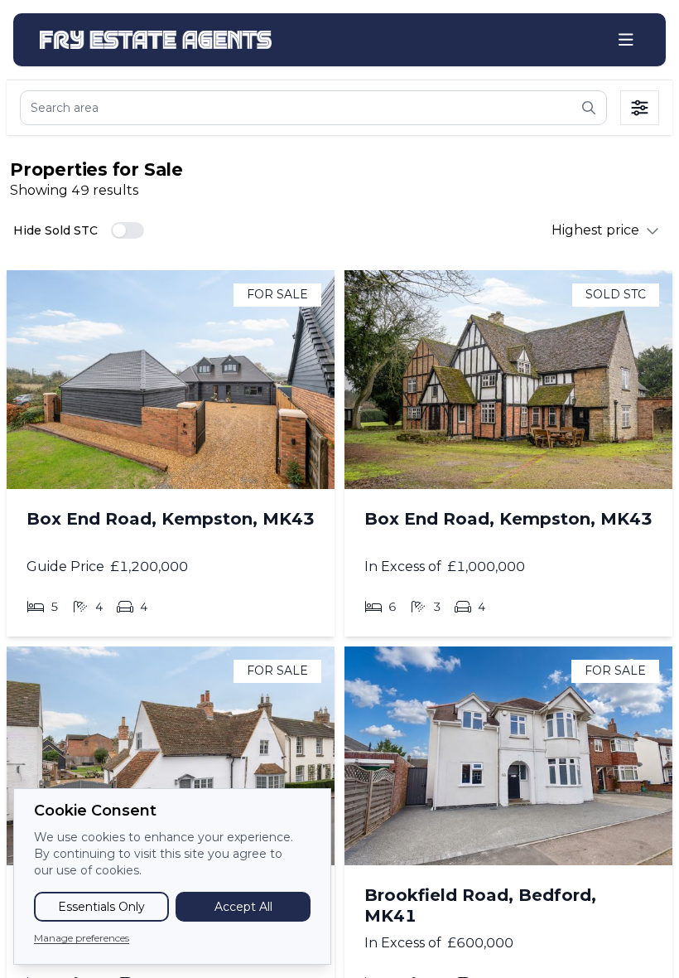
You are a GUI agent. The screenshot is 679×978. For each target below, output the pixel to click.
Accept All (243, 906)
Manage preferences (81, 938)
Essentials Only (101, 906)
